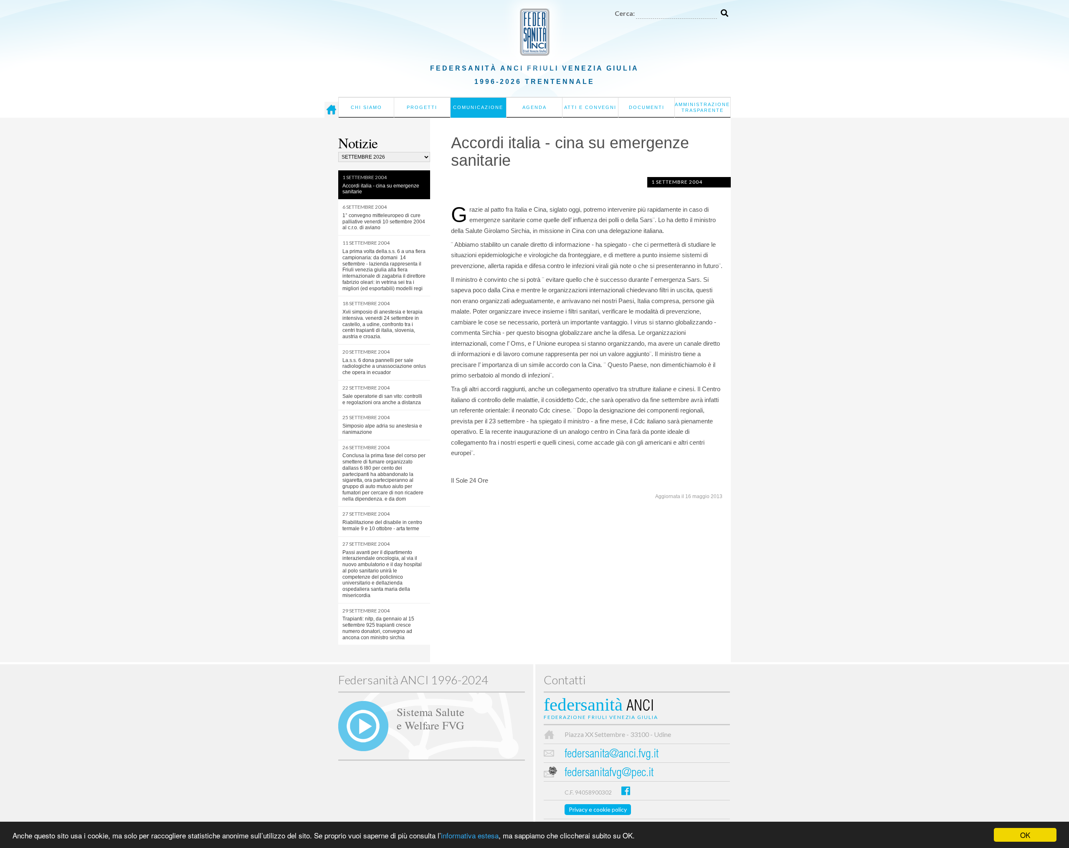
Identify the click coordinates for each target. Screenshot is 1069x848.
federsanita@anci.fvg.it (612, 755)
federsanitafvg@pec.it (609, 773)
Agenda (534, 107)
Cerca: (625, 13)
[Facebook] (625, 791)
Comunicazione (478, 107)
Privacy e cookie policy (598, 809)
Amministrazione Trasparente (702, 107)
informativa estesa (470, 835)
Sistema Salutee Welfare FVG (430, 718)
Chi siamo (366, 107)
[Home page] (331, 110)
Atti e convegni (590, 107)
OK (1025, 835)
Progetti (422, 107)
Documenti (646, 107)
